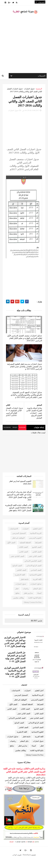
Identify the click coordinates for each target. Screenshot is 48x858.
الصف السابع (17, 566)
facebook (7, 427)
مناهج (17, 593)
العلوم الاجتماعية (35, 575)
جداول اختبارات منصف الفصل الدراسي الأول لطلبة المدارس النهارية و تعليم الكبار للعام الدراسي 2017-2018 (24, 338)
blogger (22, 427)
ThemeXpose (27, 855)
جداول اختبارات (35, 584)
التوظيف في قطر (18, 538)
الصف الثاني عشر (35, 556)
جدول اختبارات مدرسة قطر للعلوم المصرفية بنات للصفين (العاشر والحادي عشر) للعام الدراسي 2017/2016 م (24, 366)
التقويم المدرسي (35, 538)
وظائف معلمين (18, 598)
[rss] (16, 2)
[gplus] (9, 2)
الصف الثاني (23, 552)
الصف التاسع (36, 547)
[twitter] (13, 2)
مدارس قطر (28, 593)
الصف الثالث (23, 547)
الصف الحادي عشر (17, 556)
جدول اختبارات (29, 89)
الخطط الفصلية (25, 543)
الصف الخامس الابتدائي (33, 561)
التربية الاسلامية (35, 533)
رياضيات (26, 589)
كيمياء (39, 593)
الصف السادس (36, 570)
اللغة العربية (37, 579)
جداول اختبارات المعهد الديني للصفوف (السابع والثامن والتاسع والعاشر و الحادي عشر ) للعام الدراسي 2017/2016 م (26, 394)
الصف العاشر (21, 570)
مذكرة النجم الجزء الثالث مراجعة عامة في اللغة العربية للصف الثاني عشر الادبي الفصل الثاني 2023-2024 (24, 771)
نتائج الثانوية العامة (34, 598)
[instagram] (5, 2)
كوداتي (14, 855)
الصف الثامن (36, 552)
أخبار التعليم (37, 529)
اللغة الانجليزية (20, 575)
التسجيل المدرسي (19, 533)
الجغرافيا (38, 543)
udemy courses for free (32, 602)
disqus (15, 427)
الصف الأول (11, 543)
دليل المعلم (37, 589)
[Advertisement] (24, 45)
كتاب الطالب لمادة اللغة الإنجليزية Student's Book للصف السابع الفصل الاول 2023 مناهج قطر (18, 507)
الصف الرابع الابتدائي (33, 566)
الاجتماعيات (14, 529)
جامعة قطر (25, 579)
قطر (16, 589)
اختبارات (25, 529)
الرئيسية (39, 89)
